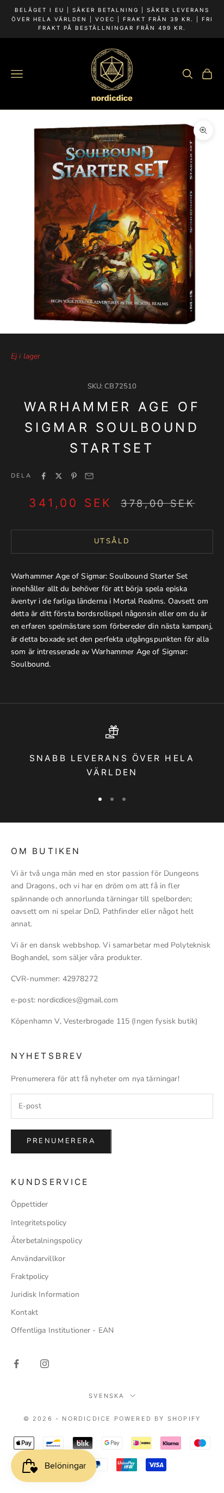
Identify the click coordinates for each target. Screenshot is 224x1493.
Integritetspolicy (38, 1223)
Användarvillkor (38, 1258)
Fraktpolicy (30, 1276)
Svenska (106, 1396)
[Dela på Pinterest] (74, 476)
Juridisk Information (45, 1294)
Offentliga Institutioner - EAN (62, 1330)
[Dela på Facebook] (43, 476)
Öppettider (29, 1204)
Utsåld (112, 541)
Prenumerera (61, 1141)
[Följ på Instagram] (44, 1363)
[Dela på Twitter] (58, 476)
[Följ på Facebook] (16, 1363)
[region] (112, 752)
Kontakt (24, 1312)
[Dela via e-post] (89, 476)
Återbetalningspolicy (46, 1240)
